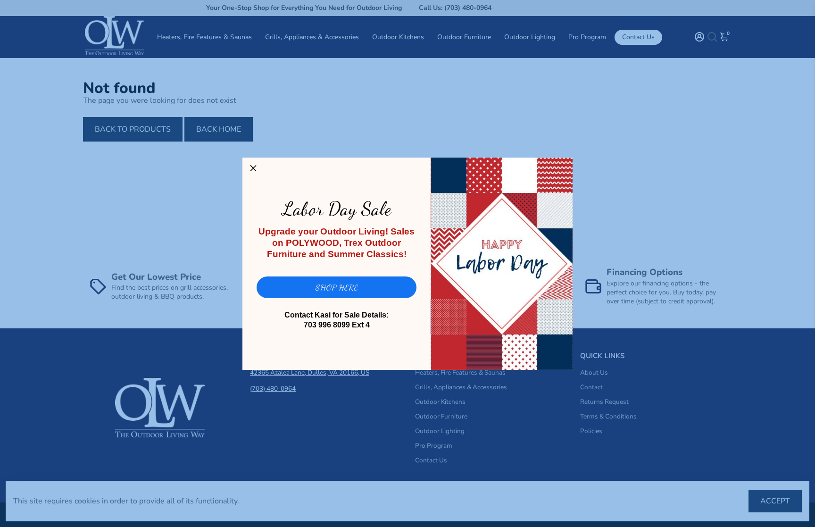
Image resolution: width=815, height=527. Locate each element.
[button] (253, 168)
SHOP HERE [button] (337, 287)
